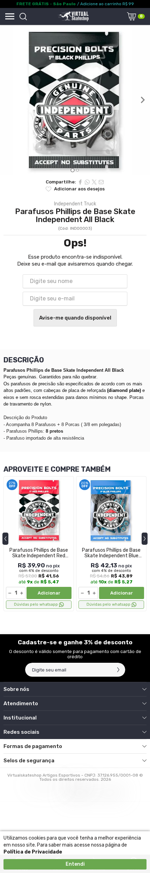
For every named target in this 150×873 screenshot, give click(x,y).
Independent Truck (75, 204)
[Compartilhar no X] (94, 182)
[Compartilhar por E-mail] (101, 182)
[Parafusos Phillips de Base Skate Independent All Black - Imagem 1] (75, 100)
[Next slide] (142, 100)
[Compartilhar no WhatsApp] (87, 182)
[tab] (72, 170)
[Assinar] (118, 670)
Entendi (75, 864)
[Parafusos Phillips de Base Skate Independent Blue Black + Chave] (111, 544)
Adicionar (49, 593)
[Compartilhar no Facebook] (80, 182)
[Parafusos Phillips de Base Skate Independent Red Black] (39, 544)
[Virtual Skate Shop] (73, 16)
